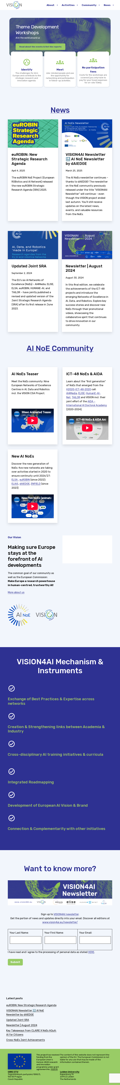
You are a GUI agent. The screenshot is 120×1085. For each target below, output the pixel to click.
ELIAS (15, 483)
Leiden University (69, 1072)
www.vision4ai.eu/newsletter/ (60, 922)
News (107, 5)
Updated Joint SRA (29, 266)
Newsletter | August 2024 (84, 268)
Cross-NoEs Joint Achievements (25, 1039)
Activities (68, 5)
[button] (12, 53)
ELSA (15, 479)
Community (89, 5)
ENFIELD (36, 483)
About (50, 5)
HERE (91, 952)
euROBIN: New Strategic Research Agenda (29, 159)
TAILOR (76, 397)
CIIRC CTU (13, 1072)
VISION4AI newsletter (66, 914)
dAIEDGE (25, 483)
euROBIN (25, 479)
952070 (54, 1069)
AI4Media (71, 393)
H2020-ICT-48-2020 (78, 389)
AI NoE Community (60, 348)
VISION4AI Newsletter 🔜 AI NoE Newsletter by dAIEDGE (85, 159)
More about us (16, 592)
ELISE (81, 393)
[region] (60, 53)
